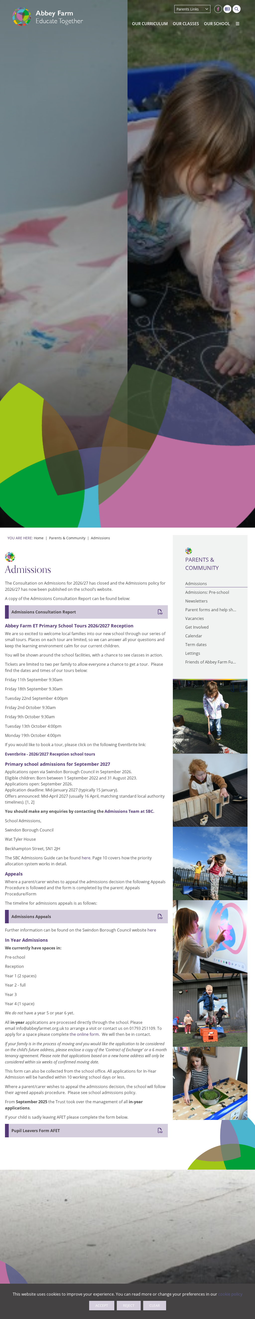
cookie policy (230, 1294)
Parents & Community (67, 538)
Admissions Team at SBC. (129, 811)
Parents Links (188, 9)
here (151, 930)
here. (86, 857)
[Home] (47, 16)
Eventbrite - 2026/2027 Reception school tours (50, 754)
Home (39, 538)
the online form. (86, 1034)
